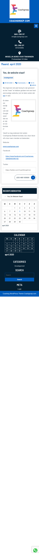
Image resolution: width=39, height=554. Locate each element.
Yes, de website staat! (14, 72)
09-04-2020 (8, 83)
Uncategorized (8, 77)
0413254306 (19, 48)
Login (19, 289)
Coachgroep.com (19, 20)
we (4, 96)
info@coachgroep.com (19, 37)
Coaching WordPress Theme (13, 294)
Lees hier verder (26, 178)
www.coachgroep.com (11, 147)
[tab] (36, 26)
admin (34, 85)
